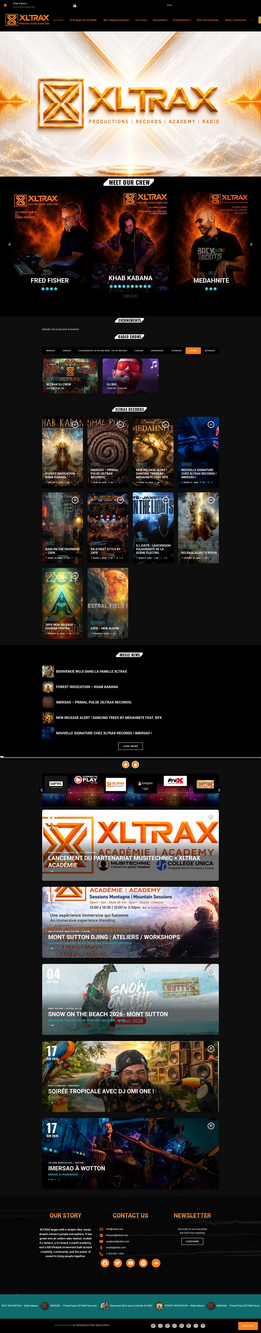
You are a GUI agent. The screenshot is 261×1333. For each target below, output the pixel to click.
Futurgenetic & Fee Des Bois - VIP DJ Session (103, 350)
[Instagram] (188, 1326)
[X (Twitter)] (160, 1326)
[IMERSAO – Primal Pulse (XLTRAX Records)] (39, 1309)
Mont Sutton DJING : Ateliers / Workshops (114, 937)
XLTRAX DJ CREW (59, 384)
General (51, 468)
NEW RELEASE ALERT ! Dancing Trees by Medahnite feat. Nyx (152, 473)
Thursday (176, 350)
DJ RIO (111, 384)
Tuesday (139, 350)
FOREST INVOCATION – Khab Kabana (61, 475)
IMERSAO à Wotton (76, 1168)
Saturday (210, 350)
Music (95, 464)
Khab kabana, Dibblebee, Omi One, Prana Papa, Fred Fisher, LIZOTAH (86, 1020)
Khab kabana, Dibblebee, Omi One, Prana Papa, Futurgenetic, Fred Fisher (90, 943)
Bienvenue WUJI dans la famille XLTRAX (91, 671)
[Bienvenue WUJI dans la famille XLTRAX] (97, 1309)
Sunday (67, 350)
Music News (188, 547)
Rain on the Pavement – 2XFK (62, 551)
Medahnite (130, 280)
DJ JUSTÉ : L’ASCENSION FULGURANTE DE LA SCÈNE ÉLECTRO (153, 549)
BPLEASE (211, 278)
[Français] (254, 20)
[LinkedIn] (181, 1326)
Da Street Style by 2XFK (106, 551)
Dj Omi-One (54, 1097)
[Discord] (203, 1326)
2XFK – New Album (105, 628)
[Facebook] (195, 1326)
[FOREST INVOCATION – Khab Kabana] (150, 1309)
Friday (193, 350)
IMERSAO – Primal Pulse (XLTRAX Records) (104, 473)
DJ (49, 271)
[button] (124, 296)
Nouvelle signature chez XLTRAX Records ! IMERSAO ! (199, 473)
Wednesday (157, 350)
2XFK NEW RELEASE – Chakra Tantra (60, 626)
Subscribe (248, 1325)
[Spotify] (167, 1326)
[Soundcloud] (174, 1326)
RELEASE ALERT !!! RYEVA (199, 553)
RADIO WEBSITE (63, 1325)
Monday (50, 350)
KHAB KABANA (50, 278)
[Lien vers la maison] (27, 19)
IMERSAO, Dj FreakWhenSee (63, 1174)
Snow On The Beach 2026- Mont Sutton (108, 1014)
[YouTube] (153, 1326)
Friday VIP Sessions (57, 379)
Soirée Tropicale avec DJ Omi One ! (101, 1091)
